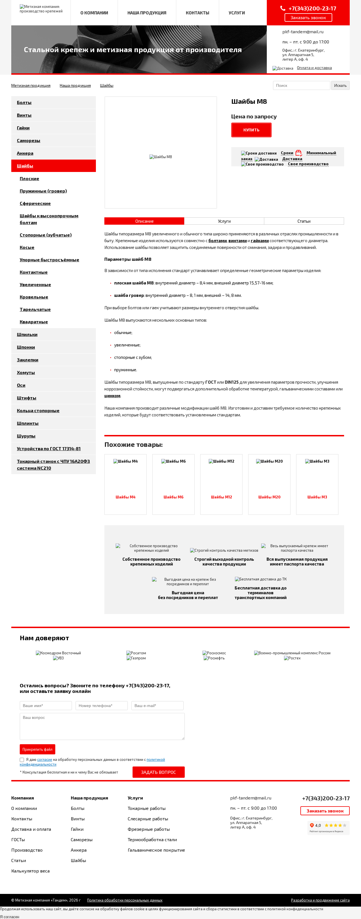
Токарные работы (147, 808)
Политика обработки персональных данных (124, 900)
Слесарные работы (148, 818)
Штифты (26, 397)
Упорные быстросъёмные (49, 259)
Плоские (29, 178)
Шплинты (28, 423)
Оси (21, 385)
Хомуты (26, 372)
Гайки (23, 127)
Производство (27, 849)
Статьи (18, 860)
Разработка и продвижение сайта (320, 900)
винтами (237, 240)
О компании (24, 808)
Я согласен (9, 917)
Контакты (21, 818)
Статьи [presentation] (304, 221)
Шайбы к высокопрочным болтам (49, 219)
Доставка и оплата (31, 829)
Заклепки (27, 359)
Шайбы (106, 85)
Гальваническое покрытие (156, 849)
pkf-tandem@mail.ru (302, 31)
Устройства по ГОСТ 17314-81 (49, 448)
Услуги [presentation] (224, 221)
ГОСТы (18, 839)
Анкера (25, 153)
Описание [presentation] (144, 221)
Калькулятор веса (30, 870)
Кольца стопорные (38, 410)
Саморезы (28, 140)
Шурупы (26, 435)
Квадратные (34, 321)
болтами (217, 240)
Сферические (35, 203)
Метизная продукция (30, 85)
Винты (24, 115)
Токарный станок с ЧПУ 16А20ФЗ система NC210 (53, 464)
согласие (44, 759)
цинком (112, 395)
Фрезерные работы (149, 829)
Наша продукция (75, 85)
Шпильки (27, 334)
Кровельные (34, 296)
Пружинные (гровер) (43, 190)
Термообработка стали (152, 839)
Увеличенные (35, 284)
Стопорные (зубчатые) (46, 234)
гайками (260, 240)
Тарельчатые (35, 309)
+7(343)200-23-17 (326, 798)
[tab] (144, 221)
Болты (24, 102)
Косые (27, 247)
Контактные (34, 272)
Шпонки (26, 347)
